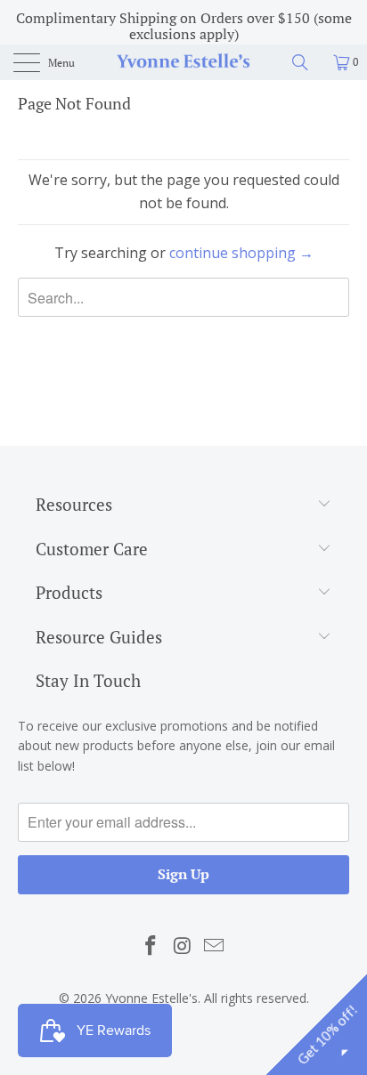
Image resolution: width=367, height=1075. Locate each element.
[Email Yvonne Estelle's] (214, 946)
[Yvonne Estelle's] (183, 62)
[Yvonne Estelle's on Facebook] (150, 946)
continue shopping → (241, 253)
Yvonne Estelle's (151, 998)
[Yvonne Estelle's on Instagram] (182, 946)
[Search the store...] (306, 62)
